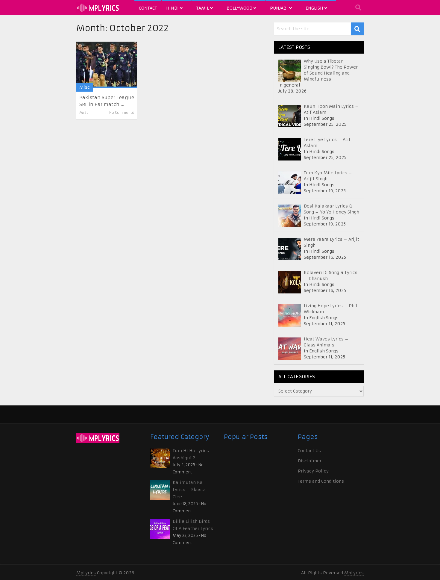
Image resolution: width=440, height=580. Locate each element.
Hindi (173, 8)
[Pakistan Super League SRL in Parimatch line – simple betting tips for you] (106, 65)
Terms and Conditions (321, 481)
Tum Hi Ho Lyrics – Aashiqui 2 (193, 454)
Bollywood (240, 8)
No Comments (121, 112)
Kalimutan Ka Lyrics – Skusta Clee (189, 489)
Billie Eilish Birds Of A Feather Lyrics (193, 525)
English (315, 8)
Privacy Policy (313, 471)
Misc (84, 87)
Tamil (203, 8)
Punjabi (279, 8)
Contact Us (309, 450)
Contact (148, 8)
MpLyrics (86, 573)
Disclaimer (309, 461)
